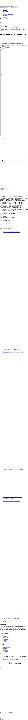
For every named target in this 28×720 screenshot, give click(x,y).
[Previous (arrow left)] (0, 719)
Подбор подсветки (8, 641)
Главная (5, 10)
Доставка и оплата (8, 14)
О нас (4, 12)
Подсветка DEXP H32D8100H (11, 618)
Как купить (6, 637)
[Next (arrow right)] (2, 719)
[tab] (14, 188)
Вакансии (5, 651)
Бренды (5, 648)
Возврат (5, 640)
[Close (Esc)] (0, 718)
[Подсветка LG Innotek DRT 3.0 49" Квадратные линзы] (14, 494)
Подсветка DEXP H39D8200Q (11, 349)
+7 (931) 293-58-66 (13, 659)
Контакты (5, 15)
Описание (2, 188)
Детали (2, 189)
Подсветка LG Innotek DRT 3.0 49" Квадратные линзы (12, 497)
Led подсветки (22, 29)
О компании (6, 647)
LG (1, 30)
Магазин (5, 11)
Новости (5, 650)
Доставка (5, 639)
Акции (5, 636)
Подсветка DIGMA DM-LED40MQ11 (13, 469)
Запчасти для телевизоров (11, 29)
